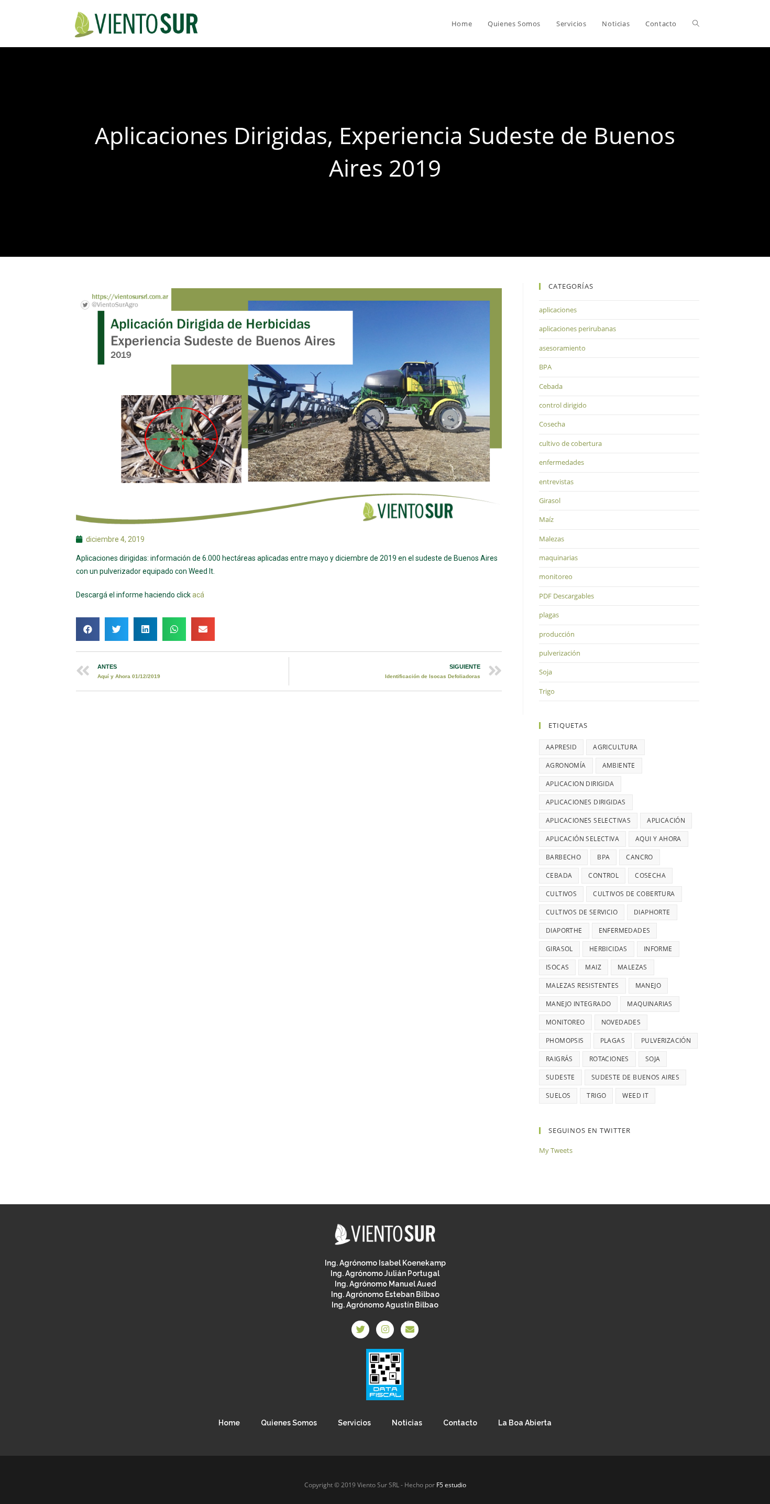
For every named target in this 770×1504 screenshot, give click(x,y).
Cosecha (552, 424)
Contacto (460, 1423)
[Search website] (696, 23)
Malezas (551, 538)
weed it (635, 1095)
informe (658, 948)
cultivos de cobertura (634, 893)
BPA (545, 367)
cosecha (650, 875)
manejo (648, 985)
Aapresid (561, 747)
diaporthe (564, 930)
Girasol (549, 500)
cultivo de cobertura (570, 443)
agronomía (566, 765)
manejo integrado (578, 1003)
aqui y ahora (658, 838)
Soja (545, 672)
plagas (549, 614)
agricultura (615, 747)
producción (557, 634)
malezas (632, 967)
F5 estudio (451, 1484)
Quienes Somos (289, 1423)
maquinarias (558, 557)
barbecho (563, 857)
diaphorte (652, 912)
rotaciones (609, 1058)
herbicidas (608, 948)
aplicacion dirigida (580, 783)
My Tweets (556, 1150)
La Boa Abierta (525, 1423)
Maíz (546, 519)
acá (198, 595)
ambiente (618, 765)
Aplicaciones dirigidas (586, 802)
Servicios (354, 1423)
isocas (557, 967)
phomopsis (565, 1040)
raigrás (559, 1058)
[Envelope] (410, 1329)
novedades (621, 1022)
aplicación (666, 820)
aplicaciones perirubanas (577, 328)
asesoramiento (562, 348)
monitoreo (556, 576)
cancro (639, 857)
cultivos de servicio (582, 912)
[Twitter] (360, 1329)
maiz (593, 967)
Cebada (551, 386)
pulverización (559, 653)
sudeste (560, 1077)
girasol (559, 948)
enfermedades (561, 462)
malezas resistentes (582, 985)
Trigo (547, 691)
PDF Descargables (566, 596)
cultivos (561, 893)
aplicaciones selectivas (588, 820)
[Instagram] (385, 1329)
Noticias (407, 1423)
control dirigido (563, 405)
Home (229, 1423)
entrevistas (556, 481)
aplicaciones (558, 309)
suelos (558, 1095)
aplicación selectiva (582, 838)
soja (653, 1058)
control (603, 875)
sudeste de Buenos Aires (635, 1077)
